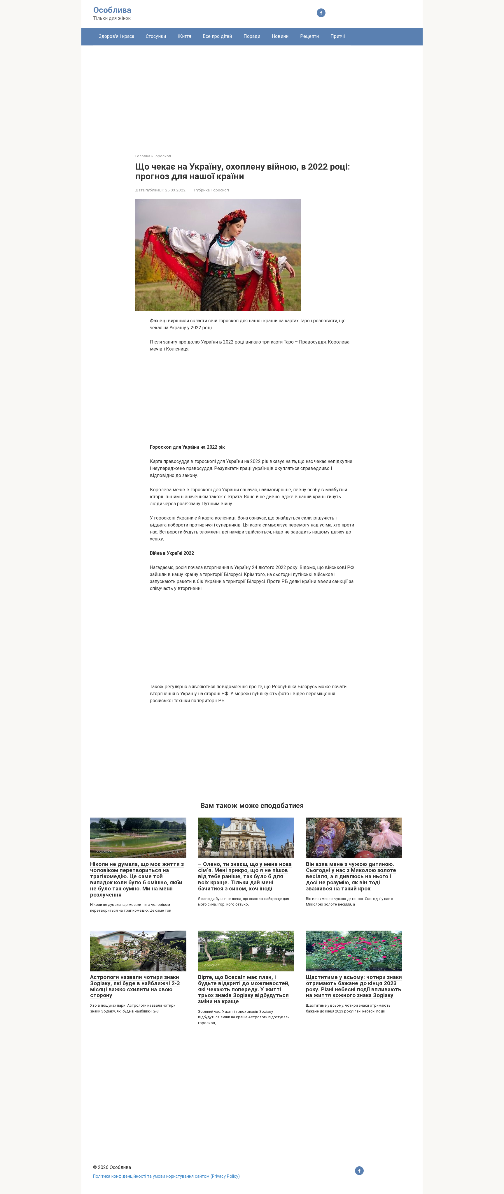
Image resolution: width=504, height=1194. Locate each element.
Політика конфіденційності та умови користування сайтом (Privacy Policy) (166, 1176)
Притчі (337, 36)
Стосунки (156, 36)
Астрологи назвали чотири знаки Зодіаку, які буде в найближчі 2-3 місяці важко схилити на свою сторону (135, 986)
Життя (184, 36)
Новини (280, 36)
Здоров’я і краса (116, 36)
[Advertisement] (252, 95)
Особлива (112, 10)
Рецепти (309, 36)
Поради (252, 36)
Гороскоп (220, 190)
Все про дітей (217, 36)
